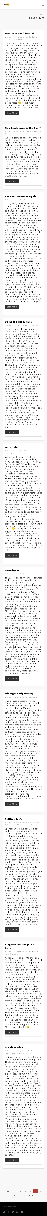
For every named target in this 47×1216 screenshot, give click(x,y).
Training (7, 1053)
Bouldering (17, 131)
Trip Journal (9, 39)
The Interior (35, 37)
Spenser (9, 37)
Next (31, 1195)
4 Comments (24, 1053)
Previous (9, 1191)
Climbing (17, 37)
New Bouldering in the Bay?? (23, 128)
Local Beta (35, 131)
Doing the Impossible (18, 322)
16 (25, 1195)
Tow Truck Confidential (19, 33)
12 (41, 1191)
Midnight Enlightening (19, 693)
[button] (43, 4)
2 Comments (33, 574)
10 (30, 1191)
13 (15, 1195)
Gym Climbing (26, 131)
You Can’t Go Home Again (21, 196)
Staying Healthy (25, 37)
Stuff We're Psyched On (12, 825)
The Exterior (32, 1051)
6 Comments (18, 39)
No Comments (32, 200)
